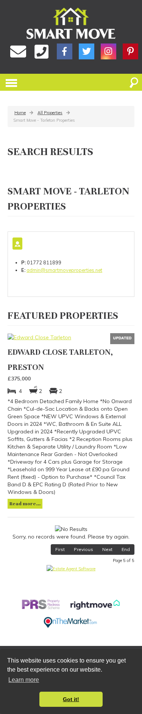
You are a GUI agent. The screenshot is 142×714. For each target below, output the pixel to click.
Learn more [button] (23, 680)
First (60, 549)
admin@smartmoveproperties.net (64, 270)
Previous (83, 549)
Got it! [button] (71, 699)
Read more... (25, 504)
